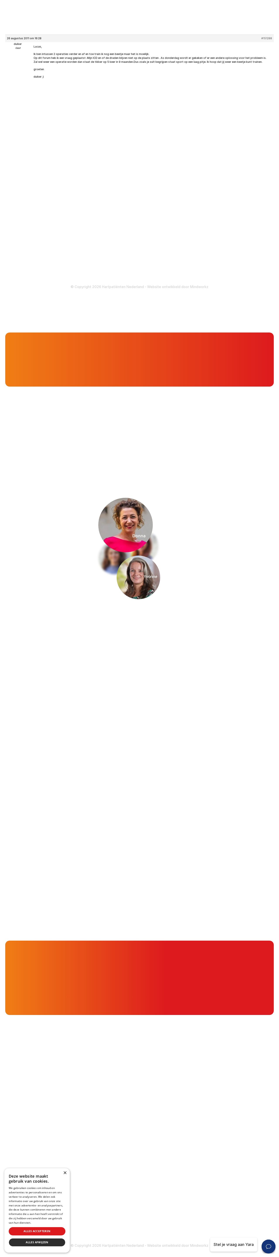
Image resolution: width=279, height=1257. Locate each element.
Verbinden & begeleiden (119, 160)
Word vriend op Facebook (43, 227)
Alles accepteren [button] (37, 1231)
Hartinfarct (199, 143)
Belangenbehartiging (116, 143)
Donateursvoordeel (115, 238)
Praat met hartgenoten (196, 286)
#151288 (266, 38)
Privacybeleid (40, 1223)
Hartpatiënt (102, 301)
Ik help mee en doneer (231, 1007)
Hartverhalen (109, 186)
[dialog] (37, 1210)
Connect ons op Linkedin (42, 249)
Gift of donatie (253, 286)
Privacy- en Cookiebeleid (212, 265)
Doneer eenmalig (113, 247)
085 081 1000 (32, 189)
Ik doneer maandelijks (212, 956)
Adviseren (106, 169)
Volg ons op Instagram (40, 260)
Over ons (208, 301)
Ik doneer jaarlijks (208, 964)
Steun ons (183, 301)
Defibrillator (200, 195)
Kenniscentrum (111, 203)
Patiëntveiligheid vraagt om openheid (131, 177)
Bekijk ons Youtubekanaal (42, 272)
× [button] (64, 1173)
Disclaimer (198, 256)
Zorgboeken (108, 212)
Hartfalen (197, 169)
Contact (264, 301)
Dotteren (197, 221)
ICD (192, 204)
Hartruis (196, 152)
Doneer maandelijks (115, 255)
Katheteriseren (202, 212)
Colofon (196, 248)
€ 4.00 (234, 978)
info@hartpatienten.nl (39, 200)
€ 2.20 (197, 978)
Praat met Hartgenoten (118, 195)
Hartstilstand (200, 160)
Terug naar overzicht (75, 450)
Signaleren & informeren (119, 152)
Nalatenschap (109, 264)
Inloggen (144, 286)
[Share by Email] (229, 450)
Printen (167, 450)
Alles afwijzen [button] (37, 1242)
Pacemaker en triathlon (36, 360)
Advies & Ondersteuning (144, 301)
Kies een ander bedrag (235, 995)
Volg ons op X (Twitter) (41, 238)
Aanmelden (217, 621)
